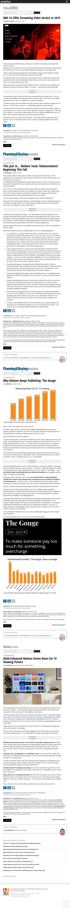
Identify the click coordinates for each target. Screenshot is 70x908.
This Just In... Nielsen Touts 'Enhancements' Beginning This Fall (21, 843)
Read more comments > (59, 144)
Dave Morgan (8, 665)
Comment (7, 145)
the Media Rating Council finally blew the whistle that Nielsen (24, 472)
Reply (4, 141)
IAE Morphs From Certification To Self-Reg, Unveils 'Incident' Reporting (24, 870)
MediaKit (23, 889)
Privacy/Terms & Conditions (17, 891)
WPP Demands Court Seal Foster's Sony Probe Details (19, 852)
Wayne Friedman (9, 21)
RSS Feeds (39, 889)
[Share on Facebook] (5, 125)
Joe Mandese (8, 173)
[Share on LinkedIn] (9, 125)
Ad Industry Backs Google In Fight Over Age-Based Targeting (21, 855)
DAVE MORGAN (9, 830)
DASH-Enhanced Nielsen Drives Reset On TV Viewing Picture (20, 849)
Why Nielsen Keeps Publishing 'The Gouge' (15, 846)
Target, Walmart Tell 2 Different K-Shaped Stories (18, 861)
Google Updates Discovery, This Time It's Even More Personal (21, 864)
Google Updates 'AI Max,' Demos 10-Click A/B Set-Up (18, 867)
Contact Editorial (31, 889)
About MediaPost (14, 889)
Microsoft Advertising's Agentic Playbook (15, 858)
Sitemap (45, 889)
